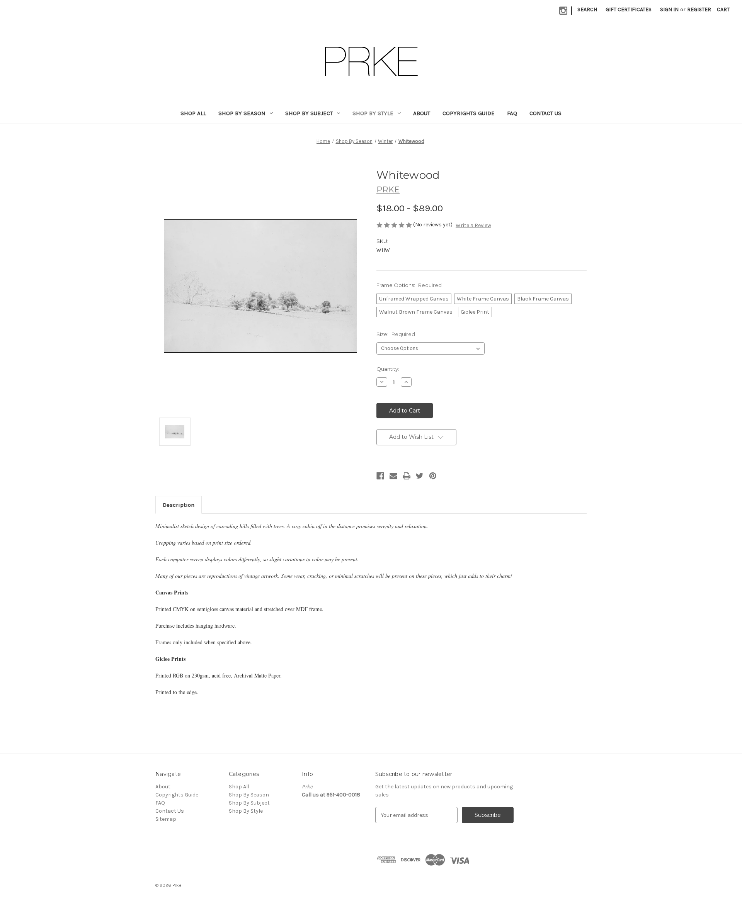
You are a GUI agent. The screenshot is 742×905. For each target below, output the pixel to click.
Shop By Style (372, 113)
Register (699, 9)
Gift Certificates (629, 9)
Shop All (193, 113)
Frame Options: (409, 285)
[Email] (393, 475)
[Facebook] (380, 475)
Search (587, 9)
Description (178, 504)
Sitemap (165, 819)
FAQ (512, 113)
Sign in (669, 9)
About (421, 113)
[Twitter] (420, 475)
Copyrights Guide (468, 113)
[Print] (406, 475)
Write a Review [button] (473, 225)
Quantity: (387, 369)
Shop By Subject (309, 113)
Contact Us (545, 113)
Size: (395, 334)
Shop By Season (241, 113)
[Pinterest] (433, 475)
